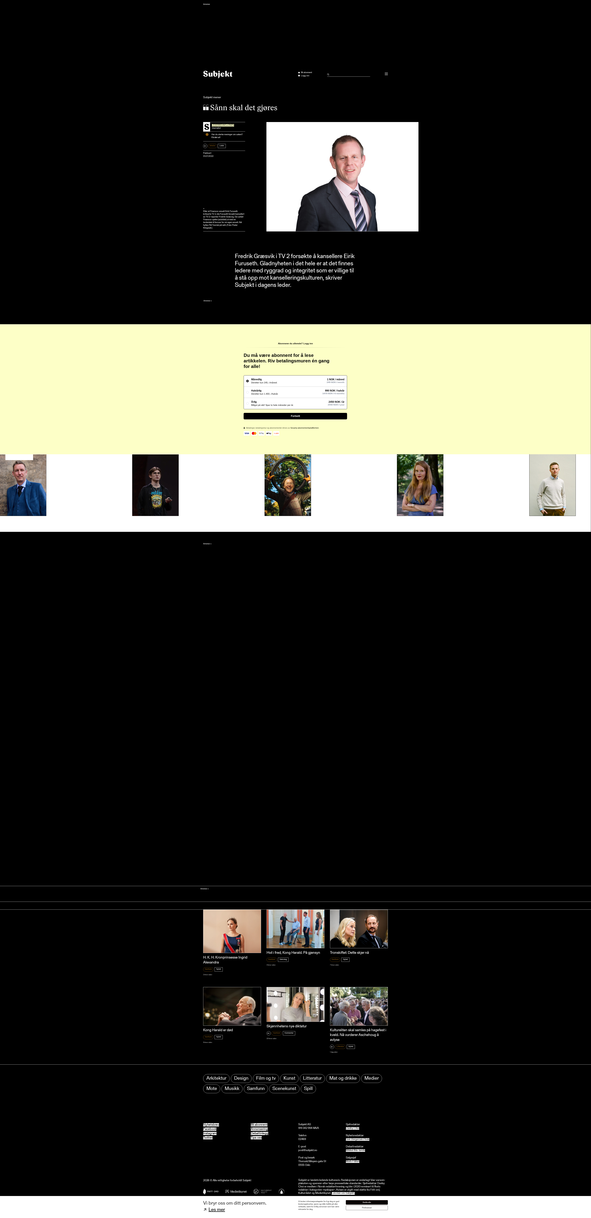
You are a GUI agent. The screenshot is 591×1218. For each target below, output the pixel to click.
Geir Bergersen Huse (357, 1139)
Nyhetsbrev (211, 1124)
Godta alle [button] (367, 1202)
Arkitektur (216, 1078)
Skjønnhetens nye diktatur (287, 1026)
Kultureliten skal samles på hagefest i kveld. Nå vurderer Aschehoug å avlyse (358, 1035)
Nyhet (218, 969)
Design (241, 1078)
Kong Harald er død (218, 1030)
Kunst (289, 1078)
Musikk (232, 1088)
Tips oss (256, 1137)
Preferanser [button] (367, 1208)
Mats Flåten (352, 1161)
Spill (308, 1088)
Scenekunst (284, 1088)
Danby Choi (352, 1128)
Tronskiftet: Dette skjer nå (349, 953)
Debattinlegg (259, 1133)
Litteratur (340, 1046)
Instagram (210, 1133)
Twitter (208, 1137)
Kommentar (289, 1033)
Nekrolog (283, 959)
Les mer (217, 1209)
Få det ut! (215, 137)
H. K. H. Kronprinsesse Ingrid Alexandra (225, 960)
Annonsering (259, 1129)
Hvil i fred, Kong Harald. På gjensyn (293, 953)
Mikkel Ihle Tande (355, 1150)
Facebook (209, 1129)
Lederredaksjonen (223, 125)
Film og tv (266, 1078)
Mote (211, 1088)
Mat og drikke (343, 1078)
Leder (221, 146)
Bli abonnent (259, 1124)
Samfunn (208, 969)
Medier (212, 146)
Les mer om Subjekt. (343, 1193)
